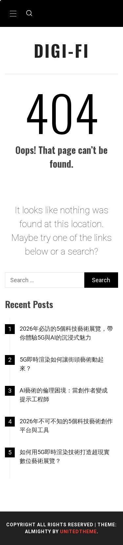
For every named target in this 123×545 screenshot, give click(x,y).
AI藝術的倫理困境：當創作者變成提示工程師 (64, 395)
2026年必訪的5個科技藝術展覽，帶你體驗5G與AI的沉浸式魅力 (66, 333)
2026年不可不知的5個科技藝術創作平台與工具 (66, 425)
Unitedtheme (78, 531)
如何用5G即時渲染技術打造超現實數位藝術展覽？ (65, 456)
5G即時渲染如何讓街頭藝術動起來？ (62, 364)
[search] (29, 13)
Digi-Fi (62, 50)
